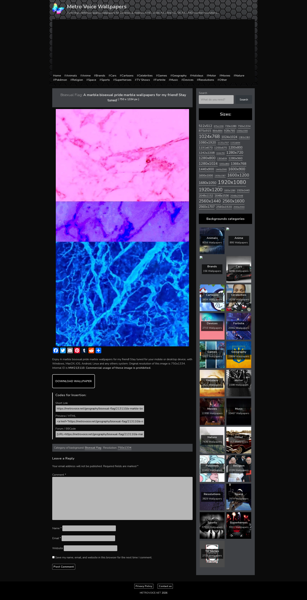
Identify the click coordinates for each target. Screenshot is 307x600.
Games (162, 76)
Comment (59, 475)
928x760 (229, 131)
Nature (239, 76)
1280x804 (222, 158)
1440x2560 (221, 169)
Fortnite (160, 80)
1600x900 (236, 168)
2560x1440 (210, 201)
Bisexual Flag (93, 448)
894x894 (217, 131)
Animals (71, 76)
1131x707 (223, 142)
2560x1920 (224, 207)
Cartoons (127, 76)
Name (57, 528)
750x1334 (124, 448)
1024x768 (209, 136)
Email (56, 538)
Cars (113, 76)
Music (174, 80)
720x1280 (230, 126)
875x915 (205, 131)
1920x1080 (232, 182)
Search (203, 93)
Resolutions (206, 80)
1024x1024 (229, 137)
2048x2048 (236, 195)
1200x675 (220, 147)
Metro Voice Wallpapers (96, 6)
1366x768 (238, 163)
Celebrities (146, 76)
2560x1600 (233, 201)
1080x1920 (207, 142)
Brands (100, 76)
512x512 (205, 126)
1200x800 (235, 147)
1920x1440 (243, 190)
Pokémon (61, 80)
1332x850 (224, 163)
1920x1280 (229, 190)
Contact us (165, 586)
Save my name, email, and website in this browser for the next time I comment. (103, 557)
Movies (225, 76)
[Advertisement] (153, 47)
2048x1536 (222, 196)
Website (57, 548)
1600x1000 (206, 176)
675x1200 (218, 126)
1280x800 (207, 158)
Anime (86, 76)
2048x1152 (206, 195)
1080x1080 (244, 137)
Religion (77, 80)
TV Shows (143, 80)
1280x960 (235, 158)
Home (57, 76)
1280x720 (234, 152)
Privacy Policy (144, 586)
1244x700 (220, 153)
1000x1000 (242, 130)
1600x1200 (238, 175)
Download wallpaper (73, 381)
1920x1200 (210, 190)
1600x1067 (220, 176)
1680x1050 (207, 183)
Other (223, 80)
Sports (105, 80)
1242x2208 (207, 153)
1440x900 (206, 169)
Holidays (197, 76)
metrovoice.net (150, 592)
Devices (188, 80)
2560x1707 (207, 207)
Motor (212, 76)
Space (92, 80)
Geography (179, 76)
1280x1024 (208, 163)
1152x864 (235, 143)
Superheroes (123, 80)
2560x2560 (238, 207)
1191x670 (206, 148)
